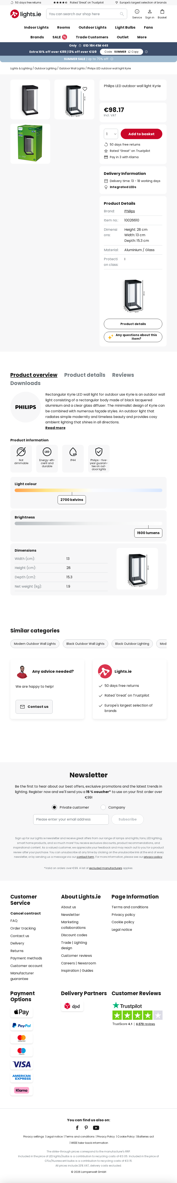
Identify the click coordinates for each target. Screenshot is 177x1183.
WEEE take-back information (89, 1143)
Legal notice (122, 929)
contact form (85, 857)
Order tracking (23, 928)
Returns (17, 950)
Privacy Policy (106, 1136)
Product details (84, 375)
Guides (87, 970)
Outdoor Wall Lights (72, 68)
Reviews (123, 375)
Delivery (17, 943)
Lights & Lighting (21, 68)
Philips (129, 211)
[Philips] (25, 407)
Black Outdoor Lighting (132, 644)
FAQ (13, 920)
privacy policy (153, 857)
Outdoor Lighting (46, 68)
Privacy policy (123, 914)
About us (68, 907)
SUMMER (121, 52)
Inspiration (70, 970)
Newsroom (87, 963)
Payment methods (26, 958)
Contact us (19, 935)
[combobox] (86, 14)
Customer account (26, 965)
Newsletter (70, 914)
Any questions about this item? (136, 337)
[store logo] (25, 14)
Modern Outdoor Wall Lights (35, 644)
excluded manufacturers (105, 868)
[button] (30, 144)
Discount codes (74, 935)
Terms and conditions (130, 907)
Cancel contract (25, 913)
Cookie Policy (126, 1136)
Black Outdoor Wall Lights (85, 644)
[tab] (33, 375)
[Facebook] (80, 1128)
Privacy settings (33, 1136)
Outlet (123, 37)
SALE (56, 37)
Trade (66, 942)
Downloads (25, 383)
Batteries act (145, 1136)
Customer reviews (76, 955)
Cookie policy (123, 922)
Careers (68, 963)
